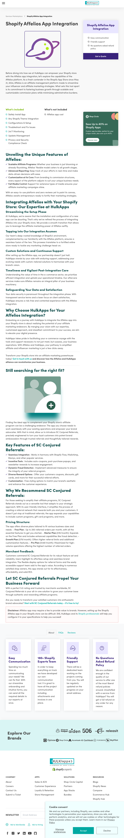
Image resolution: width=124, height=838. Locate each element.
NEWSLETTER (12, 814)
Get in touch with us (22, 358)
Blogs (95, 781)
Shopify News (99, 786)
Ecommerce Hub (101, 794)
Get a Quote (100, 56)
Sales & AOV (41, 781)
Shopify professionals (89, 613)
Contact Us (11, 790)
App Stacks (69, 790)
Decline (107, 830)
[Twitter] (18, 833)
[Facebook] (7, 833)
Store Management (44, 794)
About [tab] (51, 632)
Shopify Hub (99, 798)
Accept (83, 830)
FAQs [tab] (60, 632)
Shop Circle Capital (73, 781)
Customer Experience (45, 786)
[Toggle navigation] (3, 3)
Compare (97, 790)
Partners (68, 786)
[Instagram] (13, 833)
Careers (10, 786)
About (9, 781)
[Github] (35, 833)
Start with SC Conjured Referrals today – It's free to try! (51, 603)
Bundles (68, 794)
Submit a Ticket (13, 794)
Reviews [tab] (72, 632)
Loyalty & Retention (44, 790)
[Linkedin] (24, 833)
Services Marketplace (14, 16)
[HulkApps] (92, 2)
